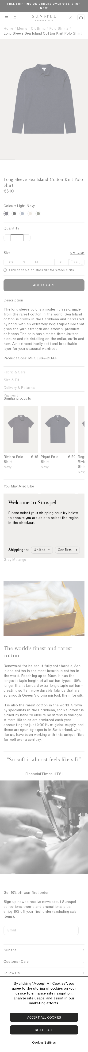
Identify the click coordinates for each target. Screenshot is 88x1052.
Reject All (44, 1030)
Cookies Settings (44, 1042)
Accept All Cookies (44, 1017)
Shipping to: (18, 550)
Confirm (65, 550)
